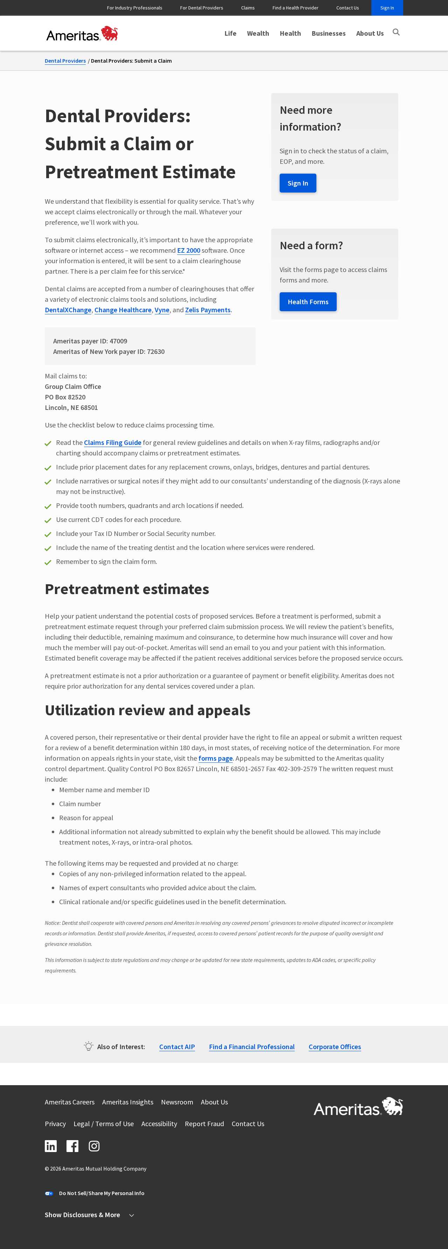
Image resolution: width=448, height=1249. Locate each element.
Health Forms (308, 301)
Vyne (162, 309)
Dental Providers (65, 60)
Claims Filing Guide (112, 442)
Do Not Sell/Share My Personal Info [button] (102, 1192)
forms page (215, 758)
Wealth (258, 33)
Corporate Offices (335, 1046)
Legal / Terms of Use (104, 1124)
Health (290, 33)
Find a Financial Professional (252, 1046)
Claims (248, 8)
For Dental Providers (201, 8)
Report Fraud (204, 1124)
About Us (370, 33)
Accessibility (159, 1124)
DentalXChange (68, 309)
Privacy (55, 1124)
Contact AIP (177, 1046)
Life (230, 33)
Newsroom (177, 1103)
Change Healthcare (123, 309)
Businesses (329, 33)
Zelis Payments (208, 309)
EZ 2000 (188, 250)
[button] (396, 32)
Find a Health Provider (295, 8)
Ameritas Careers (69, 1103)
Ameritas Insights (127, 1103)
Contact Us (347, 8)
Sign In (387, 8)
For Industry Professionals (134, 8)
